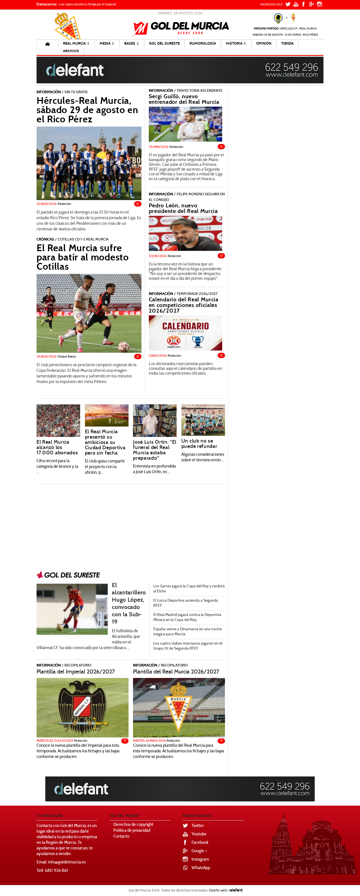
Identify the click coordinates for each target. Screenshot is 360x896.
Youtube (199, 834)
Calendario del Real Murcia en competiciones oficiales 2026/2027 (184, 305)
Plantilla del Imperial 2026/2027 (76, 672)
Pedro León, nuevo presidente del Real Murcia (183, 208)
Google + (199, 851)
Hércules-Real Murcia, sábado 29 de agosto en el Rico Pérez (87, 110)
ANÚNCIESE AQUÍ (271, 4)
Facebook (200, 843)
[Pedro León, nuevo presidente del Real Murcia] (185, 233)
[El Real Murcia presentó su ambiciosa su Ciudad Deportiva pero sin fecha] (107, 416)
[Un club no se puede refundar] (203, 420)
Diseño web (218, 891)
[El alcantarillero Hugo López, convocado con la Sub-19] (72, 609)
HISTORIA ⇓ (236, 43)
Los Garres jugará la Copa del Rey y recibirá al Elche (189, 588)
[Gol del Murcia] (180, 29)
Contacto (121, 837)
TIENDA (287, 43)
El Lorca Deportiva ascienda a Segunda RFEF (185, 603)
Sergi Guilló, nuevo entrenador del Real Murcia (184, 99)
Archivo (71, 51)
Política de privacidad (131, 831)
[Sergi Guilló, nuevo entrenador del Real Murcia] (185, 124)
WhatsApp (201, 868)
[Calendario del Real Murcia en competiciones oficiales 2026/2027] (185, 333)
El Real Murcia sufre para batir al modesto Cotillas (83, 257)
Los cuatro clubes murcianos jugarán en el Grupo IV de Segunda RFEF (187, 646)
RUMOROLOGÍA (203, 43)
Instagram (200, 860)
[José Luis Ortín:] (155, 421)
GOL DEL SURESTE (164, 43)
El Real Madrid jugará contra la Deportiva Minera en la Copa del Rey (187, 617)
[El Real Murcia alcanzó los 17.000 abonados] (58, 421)
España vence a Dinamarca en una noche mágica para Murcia (187, 631)
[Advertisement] (131, 526)
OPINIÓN (263, 43)
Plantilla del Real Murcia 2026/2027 (176, 672)
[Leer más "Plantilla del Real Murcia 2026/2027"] (179, 708)
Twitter (198, 826)
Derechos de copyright (133, 825)
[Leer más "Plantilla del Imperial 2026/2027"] (83, 708)
